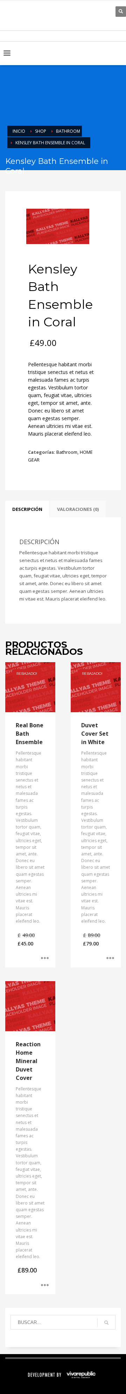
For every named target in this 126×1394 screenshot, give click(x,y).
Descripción (27, 509)
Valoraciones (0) (78, 509)
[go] (106, 1322)
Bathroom (66, 452)
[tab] (27, 509)
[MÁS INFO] (45, 959)
